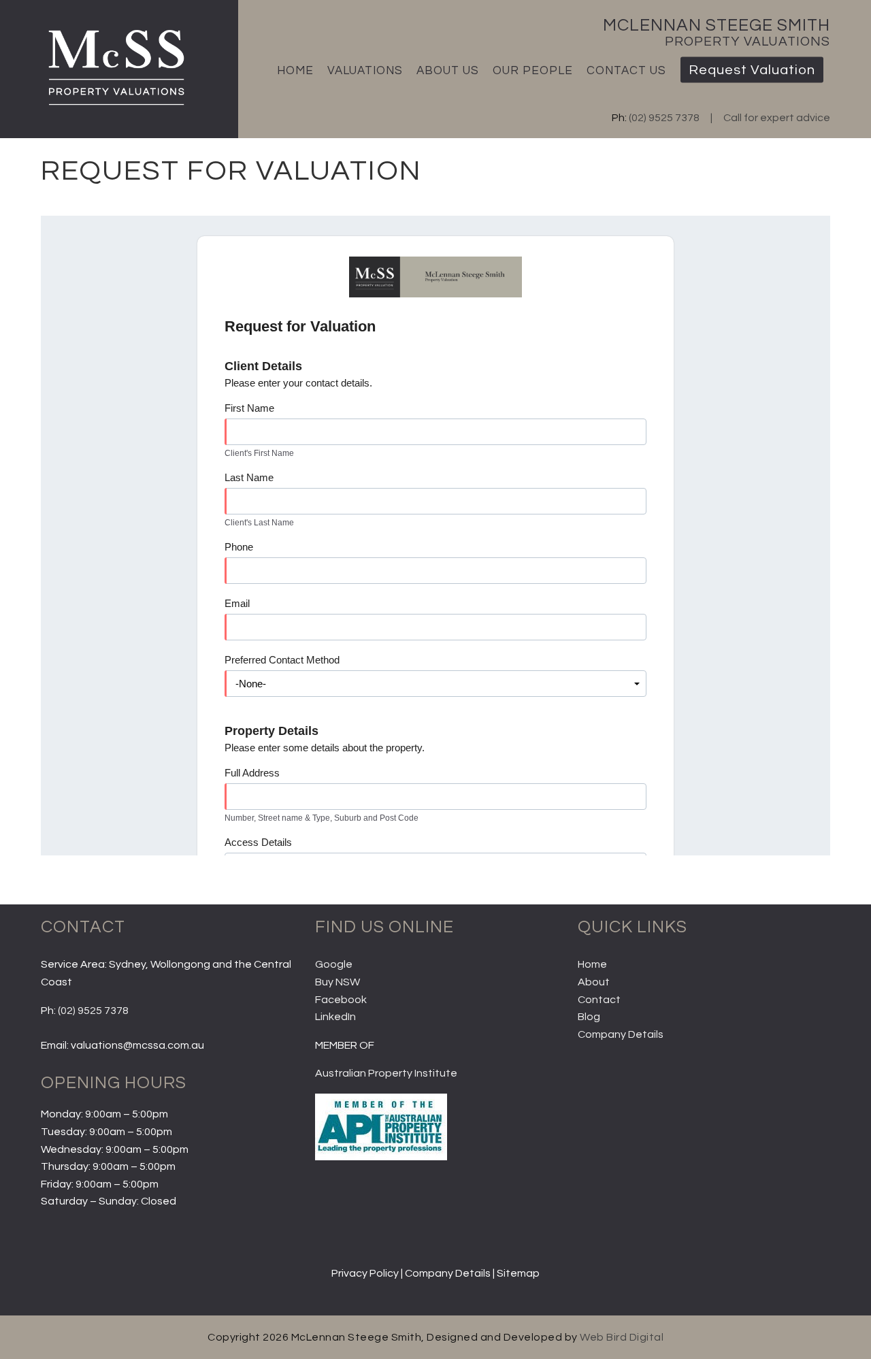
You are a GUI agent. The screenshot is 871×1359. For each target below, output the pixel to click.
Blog (589, 1016)
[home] (114, 106)
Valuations (365, 71)
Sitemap (518, 1273)
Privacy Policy (365, 1273)
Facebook (341, 999)
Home (295, 71)
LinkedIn (335, 1016)
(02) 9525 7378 (664, 117)
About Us (447, 71)
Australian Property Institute (386, 1073)
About (594, 982)
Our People (533, 71)
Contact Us (626, 71)
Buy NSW (337, 982)
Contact (599, 999)
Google (333, 964)
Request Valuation (752, 70)
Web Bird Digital (621, 1337)
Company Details (620, 1034)
